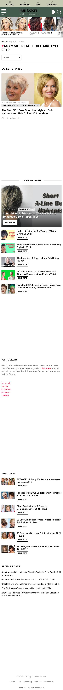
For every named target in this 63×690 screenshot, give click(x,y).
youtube (5, 395)
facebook (5, 383)
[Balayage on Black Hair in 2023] (42, 24)
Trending (51, 5)
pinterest (5, 392)
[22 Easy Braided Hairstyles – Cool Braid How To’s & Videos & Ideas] (8, 523)
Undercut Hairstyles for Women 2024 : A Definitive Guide (28, 579)
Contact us (48, 682)
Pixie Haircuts (10, 105)
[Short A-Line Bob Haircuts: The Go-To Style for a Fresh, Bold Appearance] (31, 206)
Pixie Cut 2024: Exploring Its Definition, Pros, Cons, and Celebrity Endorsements (39, 286)
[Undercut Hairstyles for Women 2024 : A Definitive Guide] (8, 235)
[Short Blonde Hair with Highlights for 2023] (14, 24)
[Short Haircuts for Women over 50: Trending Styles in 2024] (8, 248)
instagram (6, 389)
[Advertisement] (26, 151)
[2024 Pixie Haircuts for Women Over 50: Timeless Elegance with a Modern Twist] (8, 275)
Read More (22, 238)
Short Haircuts (29, 105)
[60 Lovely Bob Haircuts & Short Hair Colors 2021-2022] (8, 549)
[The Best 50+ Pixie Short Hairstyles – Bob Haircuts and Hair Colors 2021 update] (31, 90)
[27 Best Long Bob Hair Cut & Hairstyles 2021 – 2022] (8, 535)
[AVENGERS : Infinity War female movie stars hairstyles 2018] (8, 482)
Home (12, 682)
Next (61, 27)
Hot (38, 5)
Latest (10, 5)
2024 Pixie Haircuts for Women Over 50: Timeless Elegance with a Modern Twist (36, 273)
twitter (4, 386)
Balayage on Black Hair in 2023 (41, 34)
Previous (1, 27)
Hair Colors (28, 10)
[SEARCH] (59, 12)
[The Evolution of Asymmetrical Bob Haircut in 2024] (8, 262)
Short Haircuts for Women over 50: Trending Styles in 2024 (30, 584)
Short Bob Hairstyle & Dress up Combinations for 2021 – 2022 (32, 507)
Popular (25, 5)
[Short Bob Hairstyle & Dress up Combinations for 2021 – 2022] (8, 508)
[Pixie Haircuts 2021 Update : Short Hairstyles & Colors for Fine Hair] (8, 495)
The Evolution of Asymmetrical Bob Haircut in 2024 (26, 588)
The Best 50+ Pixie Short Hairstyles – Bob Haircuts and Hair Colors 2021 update (27, 112)
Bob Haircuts (26, 209)
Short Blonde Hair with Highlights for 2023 (12, 34)
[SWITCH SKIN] (53, 12)
